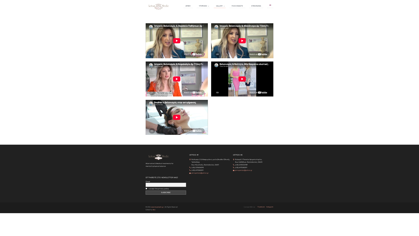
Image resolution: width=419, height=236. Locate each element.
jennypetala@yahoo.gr (200, 173)
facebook (261, 207)
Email (148, 181)
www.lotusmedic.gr (157, 207)
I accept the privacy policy (158, 189)
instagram (269, 207)
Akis (154, 210)
